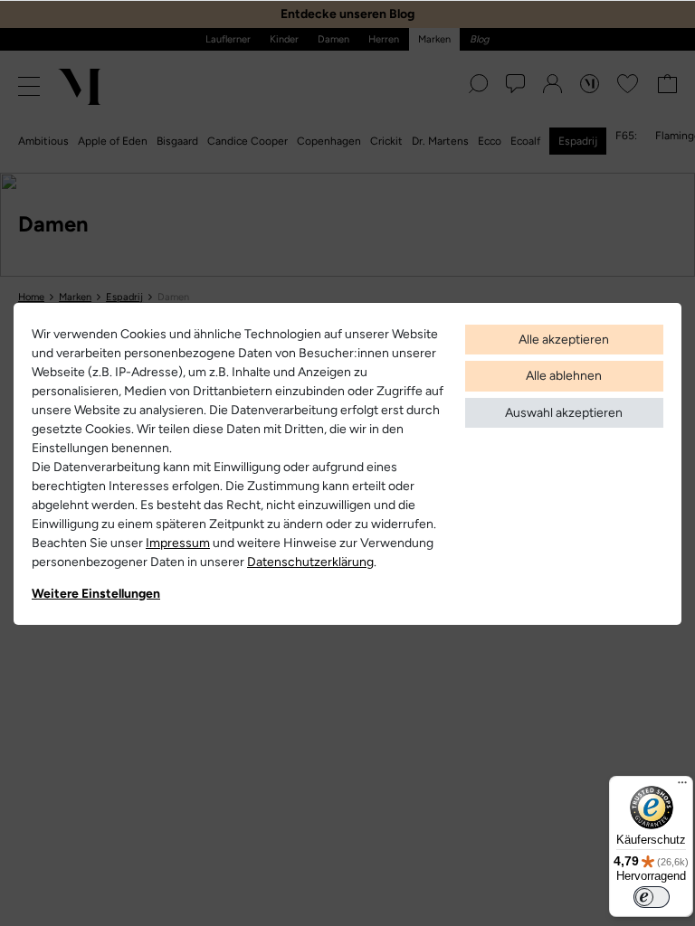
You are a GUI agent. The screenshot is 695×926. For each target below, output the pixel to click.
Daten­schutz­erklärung (310, 562)
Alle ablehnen (564, 375)
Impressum (178, 543)
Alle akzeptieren (564, 339)
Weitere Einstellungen (96, 593)
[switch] (651, 897)
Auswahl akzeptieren (564, 412)
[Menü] (682, 787)
